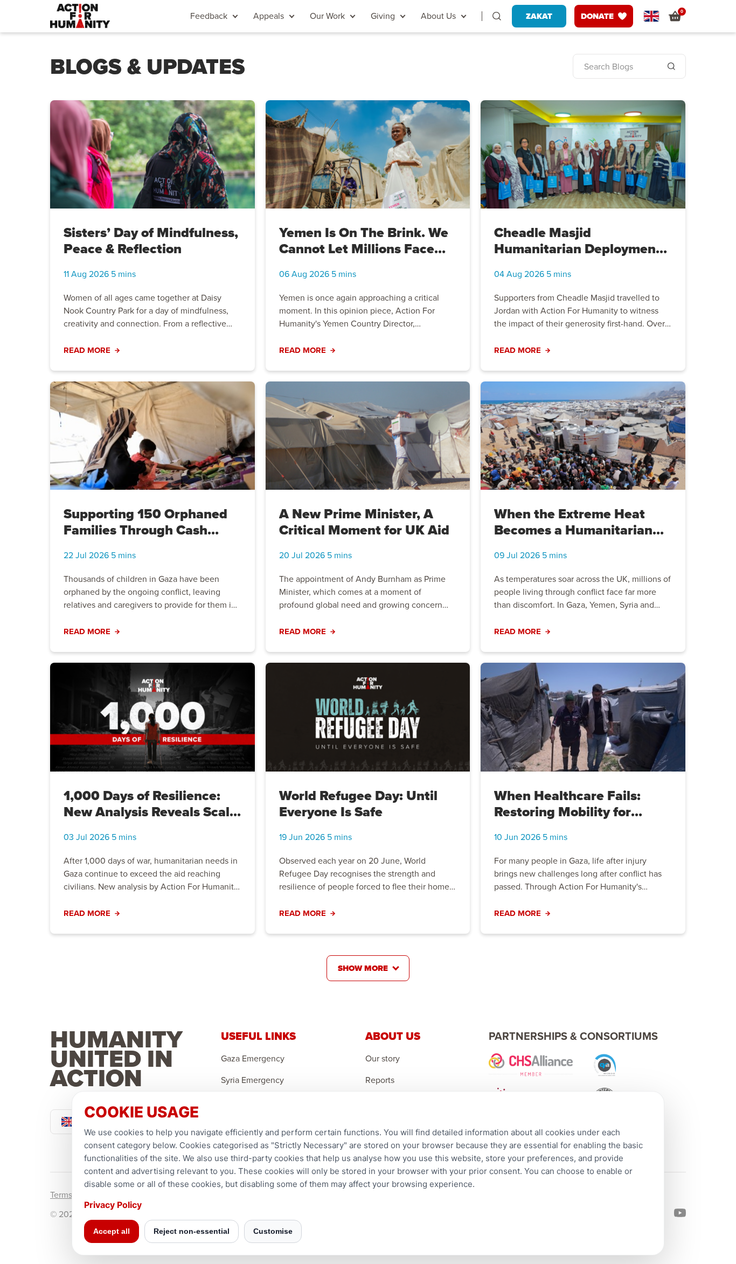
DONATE (597, 16)
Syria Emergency (252, 1080)
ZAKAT (539, 16)
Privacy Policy (113, 1204)
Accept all (111, 1231)
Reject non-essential (192, 1231)
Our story (382, 1058)
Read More (87, 350)
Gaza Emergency (252, 1058)
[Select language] (651, 16)
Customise (273, 1231)
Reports (379, 1080)
